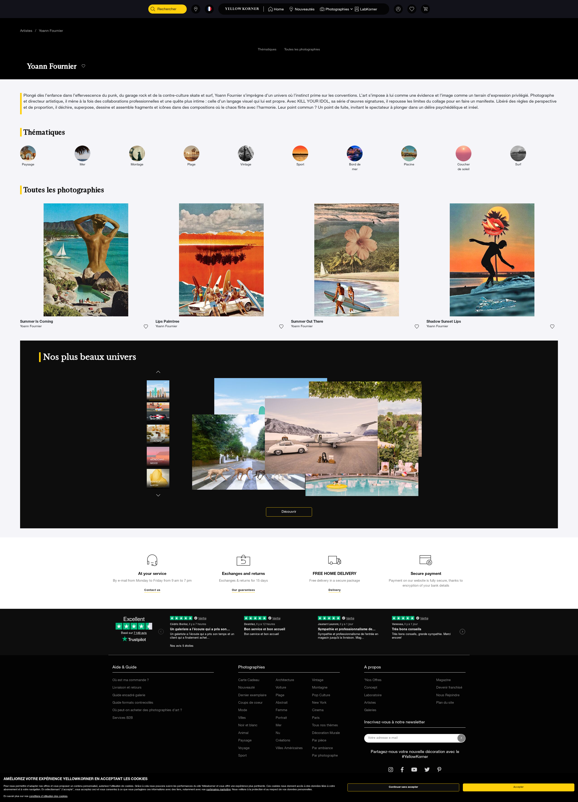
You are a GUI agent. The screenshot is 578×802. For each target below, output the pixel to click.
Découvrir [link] (289, 512)
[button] (158, 372)
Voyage (243, 748)
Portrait (281, 718)
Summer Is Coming (36, 322)
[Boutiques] (195, 9)
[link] (244, 9)
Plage (280, 695)
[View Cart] (425, 9)
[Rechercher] (152, 9)
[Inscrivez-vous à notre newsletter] (461, 738)
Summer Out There (307, 322)
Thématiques (267, 49)
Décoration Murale (326, 733)
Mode (242, 710)
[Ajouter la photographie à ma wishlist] (146, 327)
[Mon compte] (398, 9)
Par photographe (325, 755)
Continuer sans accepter (403, 787)
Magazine (443, 680)
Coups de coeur (250, 703)
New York (319, 703)
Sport (242, 755)
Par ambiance (322, 748)
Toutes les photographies (302, 49)
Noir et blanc (247, 725)
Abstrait (282, 703)
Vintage (317, 680)
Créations (283, 740)
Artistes (26, 31)
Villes (242, 718)
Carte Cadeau (248, 680)
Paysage (245, 740)
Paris (316, 718)
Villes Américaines (289, 748)
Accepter (518, 787)
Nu (278, 733)
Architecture (285, 680)
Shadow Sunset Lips (444, 322)
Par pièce (319, 740)
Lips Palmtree (167, 322)
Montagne (319, 687)
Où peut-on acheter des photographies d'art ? (147, 710)
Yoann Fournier (51, 31)
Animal (243, 733)
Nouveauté (246, 687)
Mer (279, 725)
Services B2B (122, 718)
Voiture (281, 687)
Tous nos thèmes (325, 725)
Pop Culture (321, 695)
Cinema (318, 710)
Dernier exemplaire (252, 695)
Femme (281, 710)
